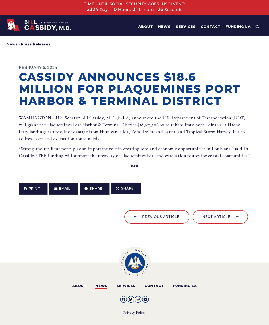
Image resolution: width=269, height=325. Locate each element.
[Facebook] (123, 299)
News (12, 44)
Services (126, 286)
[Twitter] (131, 299)
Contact (154, 286)
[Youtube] (145, 299)
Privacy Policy (134, 312)
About (79, 286)
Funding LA (185, 286)
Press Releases (36, 44)
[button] (33, 189)
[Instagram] (138, 299)
